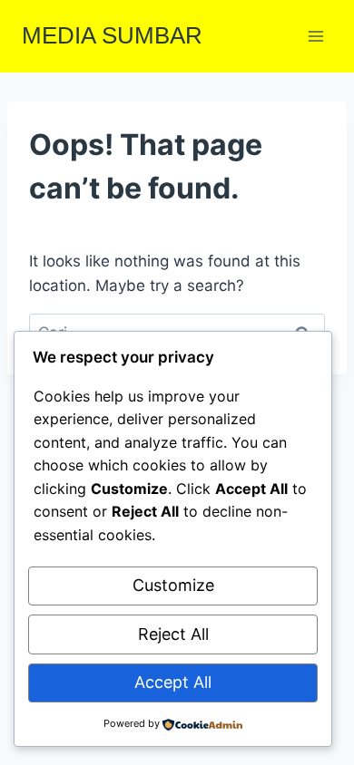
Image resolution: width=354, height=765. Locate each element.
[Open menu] (315, 36)
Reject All (173, 634)
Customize (173, 585)
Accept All (172, 682)
